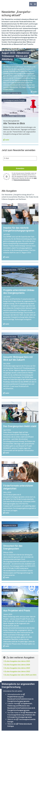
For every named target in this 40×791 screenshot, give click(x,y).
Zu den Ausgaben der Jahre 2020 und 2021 (20, 675)
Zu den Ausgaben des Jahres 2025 (17, 661)
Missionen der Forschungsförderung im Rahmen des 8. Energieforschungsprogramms (21, 714)
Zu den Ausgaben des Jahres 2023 (17, 668)
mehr (35, 92)
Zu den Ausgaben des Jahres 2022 (17, 671)
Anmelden (20, 168)
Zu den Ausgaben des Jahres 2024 (17, 665)
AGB (35, 178)
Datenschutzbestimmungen (22, 180)
